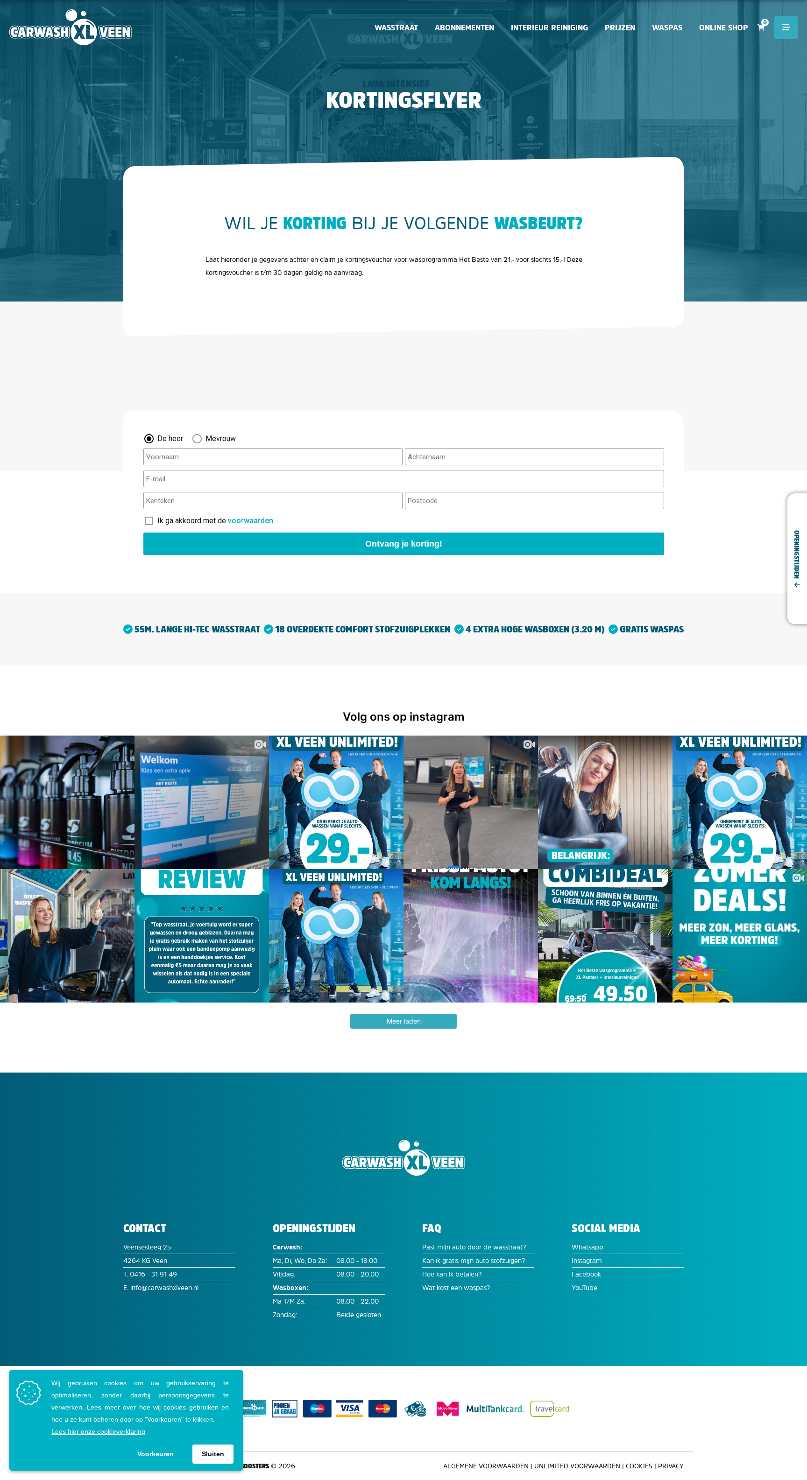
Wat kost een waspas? (456, 1287)
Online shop (723, 27)
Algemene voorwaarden (486, 1465)
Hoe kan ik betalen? (451, 1274)
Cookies (639, 1465)
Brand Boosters (244, 1465)
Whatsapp (587, 1246)
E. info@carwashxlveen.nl (160, 1287)
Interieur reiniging (549, 27)
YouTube (584, 1287)
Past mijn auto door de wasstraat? (474, 1246)
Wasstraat (396, 27)
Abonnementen (464, 27)
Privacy (671, 1465)
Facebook (586, 1274)
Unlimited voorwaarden (577, 1465)
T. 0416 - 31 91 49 (150, 1274)
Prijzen (620, 27)
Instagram (587, 1260)
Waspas (667, 27)
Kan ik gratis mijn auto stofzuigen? (473, 1260)
